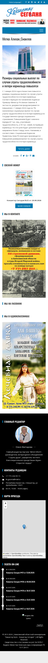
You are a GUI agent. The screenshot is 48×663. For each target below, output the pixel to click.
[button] (24, 527)
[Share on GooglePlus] (27, 155)
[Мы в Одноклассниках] (41, 2)
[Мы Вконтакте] (35, 2)
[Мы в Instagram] (32, 2)
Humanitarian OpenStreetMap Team (14, 555)
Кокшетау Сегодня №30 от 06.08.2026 (20, 581)
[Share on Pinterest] (30, 155)
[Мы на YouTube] (44, 2)
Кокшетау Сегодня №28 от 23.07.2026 (20, 599)
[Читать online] (24, 183)
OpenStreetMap (16, 553)
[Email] (33, 155)
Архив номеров (24, 206)
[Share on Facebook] (21, 155)
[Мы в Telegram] (38, 2)
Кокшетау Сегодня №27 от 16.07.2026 (20, 608)
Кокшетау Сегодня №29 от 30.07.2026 (20, 590)
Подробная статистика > (39, 625)
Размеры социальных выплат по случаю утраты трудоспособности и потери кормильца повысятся (21, 82)
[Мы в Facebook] (26, 2)
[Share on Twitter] (23, 155)
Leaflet (6, 553)
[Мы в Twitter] (28, 2)
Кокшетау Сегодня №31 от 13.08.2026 (20, 572)
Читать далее (24, 149)
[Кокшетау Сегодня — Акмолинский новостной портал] (24, 12)
